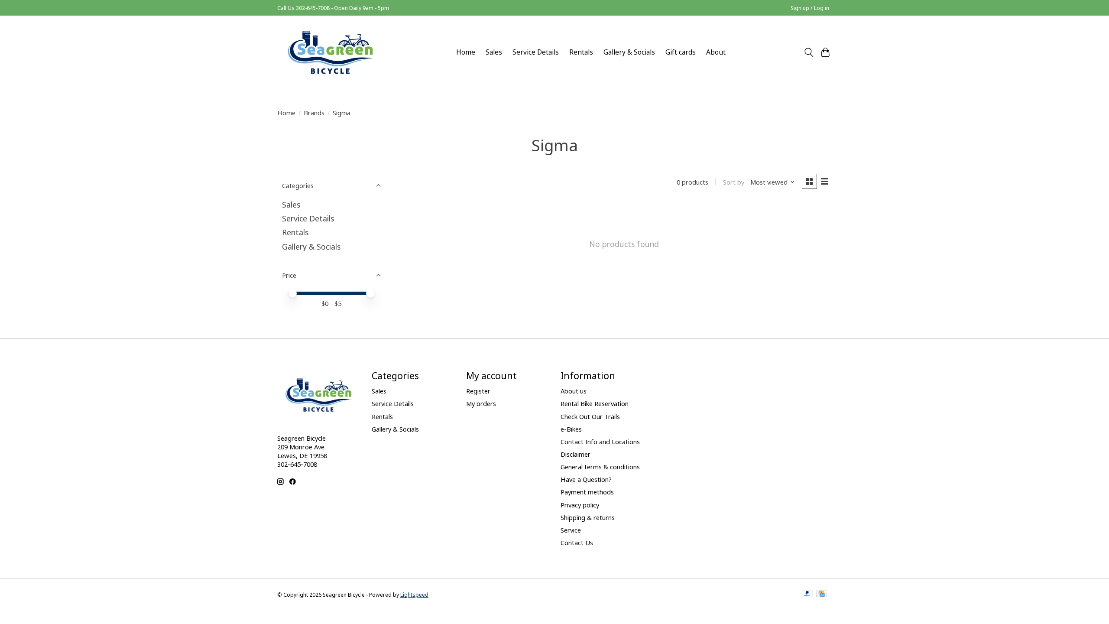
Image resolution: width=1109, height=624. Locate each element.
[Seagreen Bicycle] (330, 52)
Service (571, 530)
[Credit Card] (821, 594)
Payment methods (587, 492)
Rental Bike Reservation (595, 403)
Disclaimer (575, 454)
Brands (314, 112)
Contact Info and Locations (600, 441)
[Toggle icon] (808, 52)
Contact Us (577, 542)
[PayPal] (807, 594)
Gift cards (680, 52)
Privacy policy (580, 504)
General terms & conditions (600, 466)
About (716, 52)
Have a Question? (586, 479)
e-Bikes (571, 429)
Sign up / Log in (810, 8)
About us (574, 391)
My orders (481, 403)
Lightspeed (414, 594)
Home (465, 52)
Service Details (535, 52)
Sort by (733, 182)
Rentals (581, 52)
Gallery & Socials (629, 52)
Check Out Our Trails (590, 416)
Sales (494, 52)
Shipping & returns (588, 517)
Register (478, 391)
